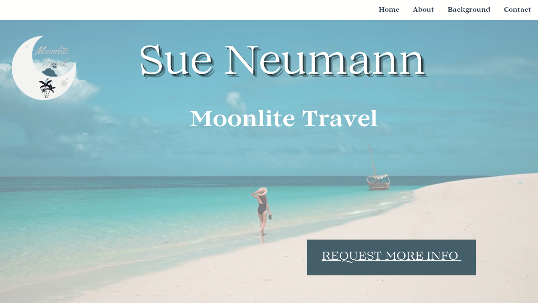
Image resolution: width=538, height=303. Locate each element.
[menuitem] (389, 9)
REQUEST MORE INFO (390, 257)
